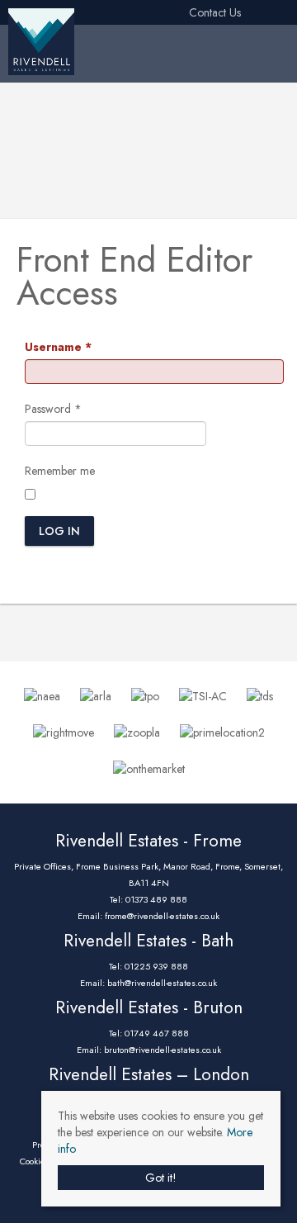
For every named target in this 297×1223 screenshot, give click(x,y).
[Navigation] (259, 49)
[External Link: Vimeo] (277, 12)
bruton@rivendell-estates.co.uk (162, 1049)
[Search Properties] (285, 49)
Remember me (60, 470)
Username (58, 347)
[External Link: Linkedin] (264, 12)
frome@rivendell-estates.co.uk (162, 915)
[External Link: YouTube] (270, 12)
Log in (59, 531)
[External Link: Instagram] (257, 12)
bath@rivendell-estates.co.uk (162, 982)
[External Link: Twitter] (251, 12)
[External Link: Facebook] (244, 12)
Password (53, 409)
